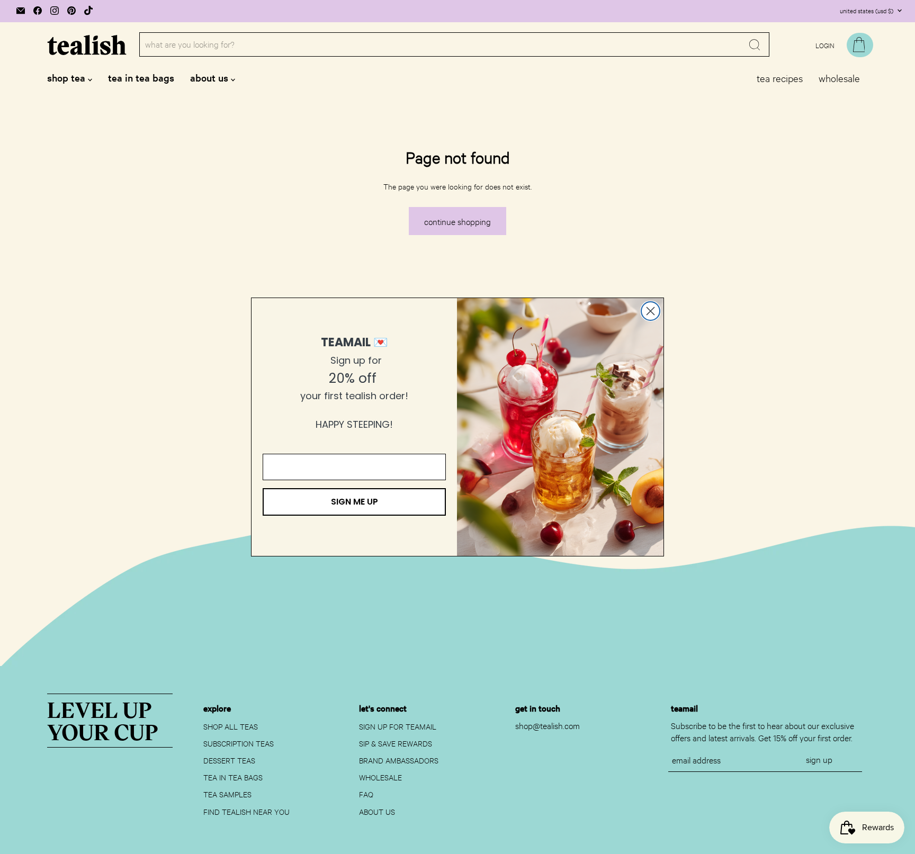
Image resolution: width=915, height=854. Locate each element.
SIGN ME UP (354, 502)
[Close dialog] (650, 311)
